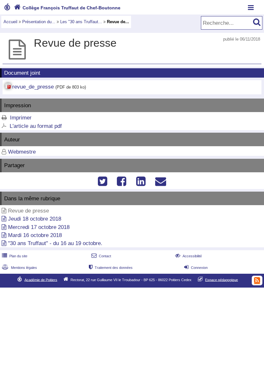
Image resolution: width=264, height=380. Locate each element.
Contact (101, 256)
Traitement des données (111, 268)
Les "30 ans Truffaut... (81, 21)
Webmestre (22, 152)
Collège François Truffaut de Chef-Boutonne (67, 7)
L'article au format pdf (36, 126)
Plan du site (14, 256)
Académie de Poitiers (40, 279)
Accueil (10, 21)
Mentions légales (19, 268)
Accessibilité (188, 256)
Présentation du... (38, 21)
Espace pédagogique (221, 279)
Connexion (196, 268)
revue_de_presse (33, 87)
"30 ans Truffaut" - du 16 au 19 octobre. (55, 243)
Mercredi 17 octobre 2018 (39, 227)
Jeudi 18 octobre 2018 (34, 219)
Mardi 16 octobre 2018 (35, 235)
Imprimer (21, 118)
